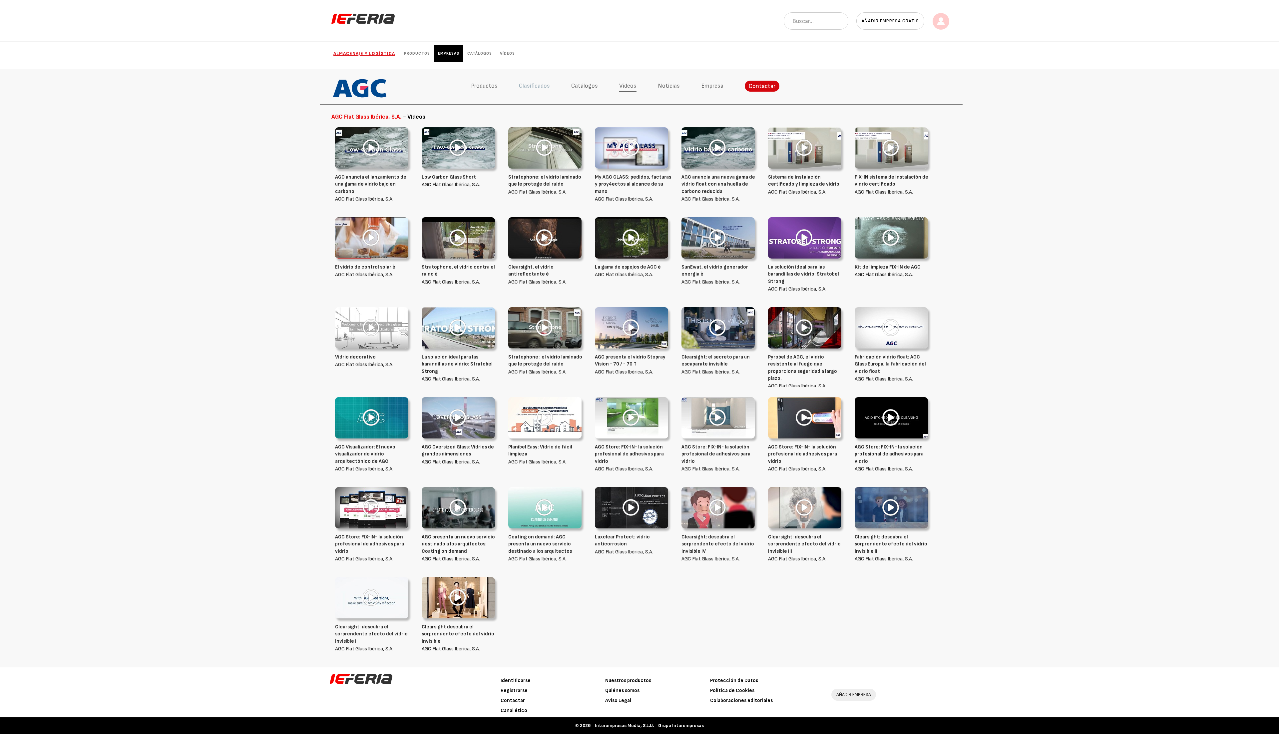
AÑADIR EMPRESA (853, 694)
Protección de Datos (734, 680)
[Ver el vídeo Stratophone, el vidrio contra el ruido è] (458, 238)
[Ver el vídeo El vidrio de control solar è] (371, 238)
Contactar (762, 86)
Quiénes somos (622, 690)
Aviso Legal (618, 700)
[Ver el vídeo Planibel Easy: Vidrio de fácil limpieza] (545, 417)
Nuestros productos (628, 680)
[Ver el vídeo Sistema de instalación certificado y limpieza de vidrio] (804, 148)
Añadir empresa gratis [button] (890, 21)
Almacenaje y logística (364, 53)
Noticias (669, 85)
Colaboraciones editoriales (741, 700)
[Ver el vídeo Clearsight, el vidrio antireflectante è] (545, 238)
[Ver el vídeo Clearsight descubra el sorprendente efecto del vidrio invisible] (458, 597)
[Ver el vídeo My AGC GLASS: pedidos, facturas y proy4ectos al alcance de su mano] (631, 148)
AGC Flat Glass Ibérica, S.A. (370, 188)
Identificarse (516, 680)
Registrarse (514, 690)
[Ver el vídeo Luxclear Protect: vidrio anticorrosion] (631, 507)
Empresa (712, 85)
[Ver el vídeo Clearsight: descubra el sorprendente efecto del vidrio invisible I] (371, 597)
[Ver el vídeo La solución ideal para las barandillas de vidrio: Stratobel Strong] (804, 238)
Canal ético (514, 710)
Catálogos (479, 53)
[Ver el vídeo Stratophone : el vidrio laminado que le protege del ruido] (545, 328)
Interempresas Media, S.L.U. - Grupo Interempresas (649, 725)
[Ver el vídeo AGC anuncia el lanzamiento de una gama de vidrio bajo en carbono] (371, 148)
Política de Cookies (732, 690)
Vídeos (507, 53)
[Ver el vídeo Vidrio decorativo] (371, 328)
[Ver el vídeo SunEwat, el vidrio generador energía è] (718, 238)
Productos (417, 53)
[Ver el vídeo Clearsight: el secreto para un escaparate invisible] (718, 328)
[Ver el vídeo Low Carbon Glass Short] (458, 148)
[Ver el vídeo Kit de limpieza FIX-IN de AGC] (891, 238)
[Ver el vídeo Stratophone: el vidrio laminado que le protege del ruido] (545, 148)
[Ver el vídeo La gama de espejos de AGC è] (631, 238)
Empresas (448, 53)
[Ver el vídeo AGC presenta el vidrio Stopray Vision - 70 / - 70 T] (631, 328)
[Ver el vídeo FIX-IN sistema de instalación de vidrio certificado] (891, 148)
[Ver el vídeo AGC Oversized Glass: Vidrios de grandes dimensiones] (458, 417)
